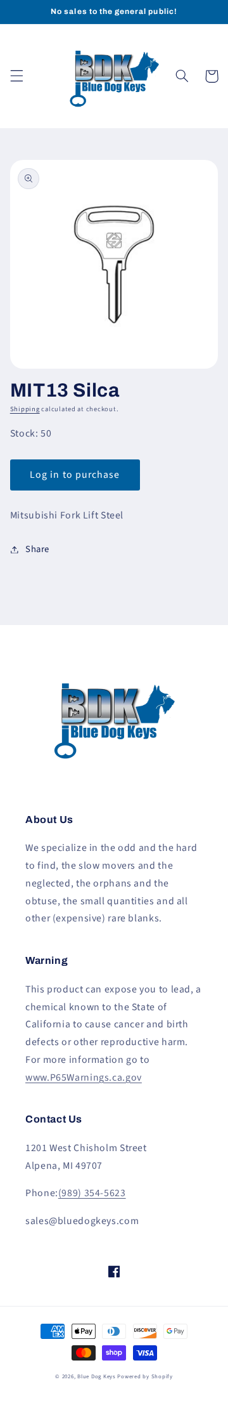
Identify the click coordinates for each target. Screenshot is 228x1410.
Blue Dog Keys (96, 1377)
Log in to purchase (75, 475)
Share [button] (37, 549)
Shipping (25, 409)
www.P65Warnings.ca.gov (83, 1077)
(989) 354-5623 (92, 1193)
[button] (16, 76)
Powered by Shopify (144, 1377)
